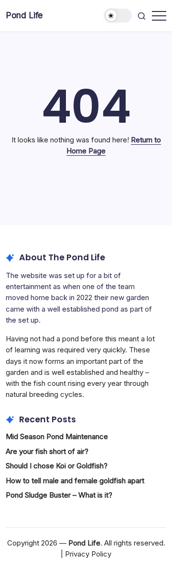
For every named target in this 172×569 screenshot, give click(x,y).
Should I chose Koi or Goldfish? (57, 465)
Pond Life (24, 15)
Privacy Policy (88, 553)
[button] (118, 16)
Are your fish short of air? (47, 451)
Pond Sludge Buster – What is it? (59, 494)
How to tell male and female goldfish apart (75, 480)
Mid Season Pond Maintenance (57, 436)
